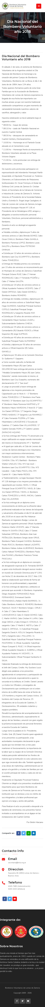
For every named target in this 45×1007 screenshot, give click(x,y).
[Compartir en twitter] (23, 833)
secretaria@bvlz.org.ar (17, 862)
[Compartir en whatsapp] (28, 833)
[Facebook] (4, 899)
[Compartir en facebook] (18, 833)
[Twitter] (10, 899)
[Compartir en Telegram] (33, 833)
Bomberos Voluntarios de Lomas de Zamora (22, 988)
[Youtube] (14, 899)
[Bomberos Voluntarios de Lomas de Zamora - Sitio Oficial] (22, 6)
